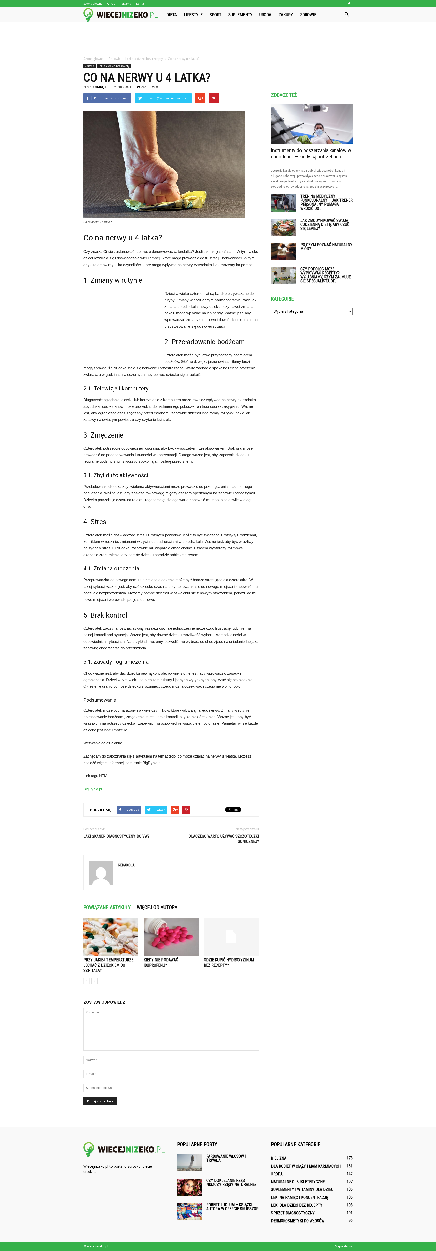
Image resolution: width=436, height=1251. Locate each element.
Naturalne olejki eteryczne (298, 1181)
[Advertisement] (218, 39)
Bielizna (278, 1158)
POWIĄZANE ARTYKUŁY (107, 907)
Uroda (265, 14)
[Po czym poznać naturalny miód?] (283, 251)
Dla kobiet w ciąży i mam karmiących (306, 1166)
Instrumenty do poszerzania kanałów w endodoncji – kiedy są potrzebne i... (311, 153)
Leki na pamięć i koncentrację (299, 1197)
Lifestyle (193, 14)
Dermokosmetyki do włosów (297, 1220)
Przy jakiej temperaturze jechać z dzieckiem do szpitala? (108, 965)
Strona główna (92, 3)
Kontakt (141, 3)
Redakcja (99, 87)
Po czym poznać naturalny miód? (326, 246)
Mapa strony (344, 1246)
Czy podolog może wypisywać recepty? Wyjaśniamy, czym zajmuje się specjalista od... (325, 275)
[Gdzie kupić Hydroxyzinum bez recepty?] (231, 937)
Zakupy (286, 14)
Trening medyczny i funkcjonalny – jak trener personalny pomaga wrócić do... (326, 202)
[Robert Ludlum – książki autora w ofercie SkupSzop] (189, 1211)
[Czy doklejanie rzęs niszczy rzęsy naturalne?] (189, 1187)
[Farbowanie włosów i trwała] (189, 1162)
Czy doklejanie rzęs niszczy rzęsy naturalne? (231, 1182)
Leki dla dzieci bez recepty (114, 66)
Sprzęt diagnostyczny (293, 1213)
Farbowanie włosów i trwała (226, 1158)
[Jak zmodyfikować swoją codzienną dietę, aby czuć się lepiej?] (283, 227)
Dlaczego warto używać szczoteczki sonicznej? (223, 839)
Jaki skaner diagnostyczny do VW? (116, 836)
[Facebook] (349, 3)
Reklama (125, 3)
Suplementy (240, 14)
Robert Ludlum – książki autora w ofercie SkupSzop (232, 1206)
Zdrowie (308, 14)
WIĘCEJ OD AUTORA (157, 907)
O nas (111, 3)
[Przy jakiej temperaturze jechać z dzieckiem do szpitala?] (110, 937)
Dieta (171, 14)
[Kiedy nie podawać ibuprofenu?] (171, 937)
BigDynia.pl (92, 789)
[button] (347, 15)
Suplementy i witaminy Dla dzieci (302, 1189)
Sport (215, 14)
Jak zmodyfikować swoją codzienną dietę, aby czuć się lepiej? (324, 224)
